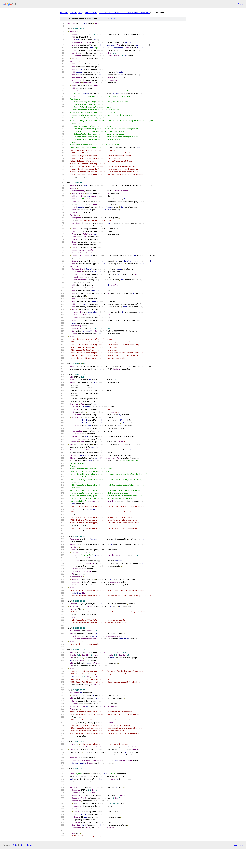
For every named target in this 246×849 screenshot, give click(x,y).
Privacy (22, 845)
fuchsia (64, 12)
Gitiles (15, 845)
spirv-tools (91, 12)
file (113, 19)
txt (235, 845)
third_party (76, 12)
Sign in (240, 4)
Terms (29, 845)
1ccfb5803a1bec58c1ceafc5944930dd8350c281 (124, 12)
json (241, 845)
